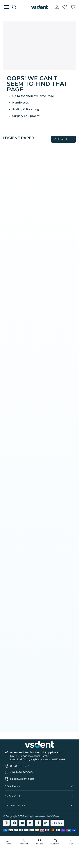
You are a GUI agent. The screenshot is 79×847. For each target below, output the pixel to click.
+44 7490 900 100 (21, 772)
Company (13, 786)
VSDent (55, 816)
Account (13, 796)
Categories (15, 805)
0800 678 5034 (19, 765)
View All (63, 139)
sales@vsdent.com (22, 778)
